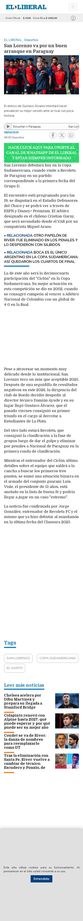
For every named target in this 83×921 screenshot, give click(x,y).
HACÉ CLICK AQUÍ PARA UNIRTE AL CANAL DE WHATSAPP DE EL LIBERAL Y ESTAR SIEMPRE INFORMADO (41, 153)
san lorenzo (18, 658)
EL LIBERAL (13, 40)
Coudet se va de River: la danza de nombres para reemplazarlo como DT (25, 741)
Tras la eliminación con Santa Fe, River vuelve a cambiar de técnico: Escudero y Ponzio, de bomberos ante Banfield (27, 764)
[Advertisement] (41, 338)
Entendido (41, 879)
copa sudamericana (57, 658)
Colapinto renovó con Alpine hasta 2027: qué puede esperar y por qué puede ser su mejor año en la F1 (27, 723)
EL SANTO (15, 668)
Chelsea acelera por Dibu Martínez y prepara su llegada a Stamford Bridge (23, 701)
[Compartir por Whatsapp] (71, 135)
